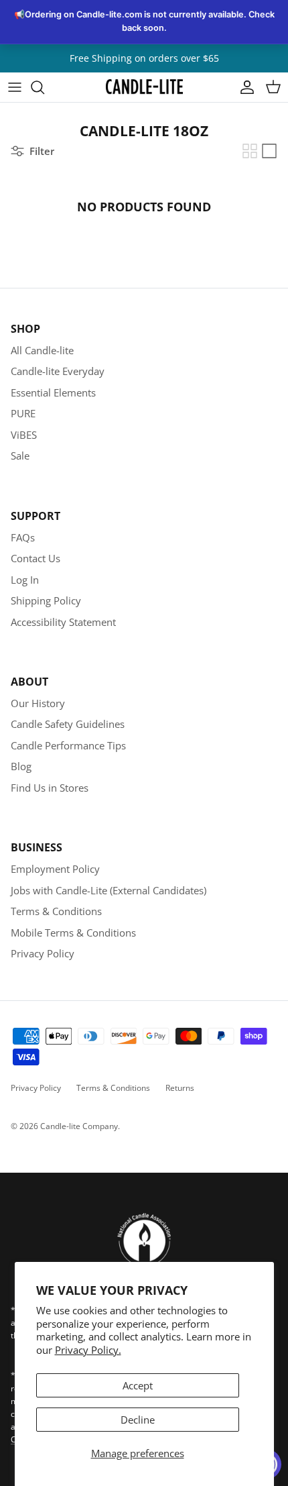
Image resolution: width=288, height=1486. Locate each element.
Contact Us (35, 558)
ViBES (24, 434)
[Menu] (14, 87)
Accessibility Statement (63, 622)
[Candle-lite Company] (144, 87)
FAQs (23, 537)
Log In (25, 579)
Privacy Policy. (88, 1350)
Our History (38, 703)
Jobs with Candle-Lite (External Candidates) (108, 890)
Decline (138, 1419)
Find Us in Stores (49, 787)
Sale (20, 455)
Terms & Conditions (56, 911)
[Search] (44, 87)
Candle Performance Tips (68, 745)
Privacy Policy (42, 953)
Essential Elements (53, 392)
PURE (23, 413)
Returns (179, 1088)
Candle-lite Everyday (57, 371)
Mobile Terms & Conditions (73, 932)
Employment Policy (55, 868)
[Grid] (250, 151)
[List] (269, 151)
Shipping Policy (46, 600)
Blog (21, 766)
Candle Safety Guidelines (68, 724)
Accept (138, 1385)
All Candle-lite (42, 350)
